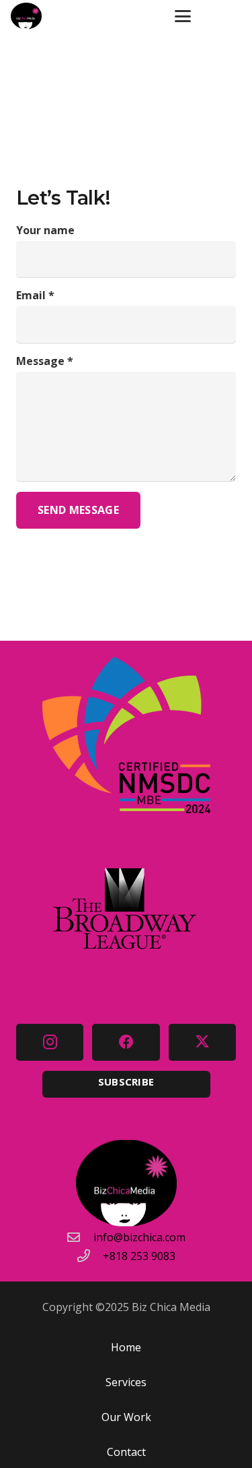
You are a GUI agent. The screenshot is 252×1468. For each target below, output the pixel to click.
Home (126, 1347)
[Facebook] (125, 1042)
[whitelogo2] (26, 16)
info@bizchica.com (139, 1237)
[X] (202, 1042)
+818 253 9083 (139, 1256)
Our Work (126, 1417)
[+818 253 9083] (90, 1255)
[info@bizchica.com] (80, 1236)
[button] (183, 16)
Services (126, 1382)
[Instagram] (49, 1042)
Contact (126, 1452)
